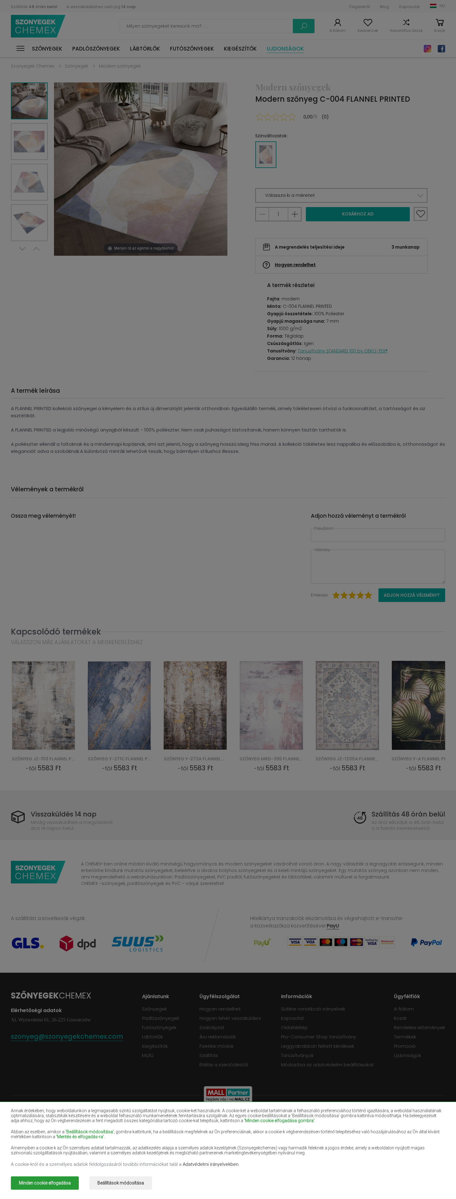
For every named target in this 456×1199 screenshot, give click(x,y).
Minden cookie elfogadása (45, 1182)
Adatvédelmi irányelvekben (211, 1164)
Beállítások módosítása (120, 1182)
